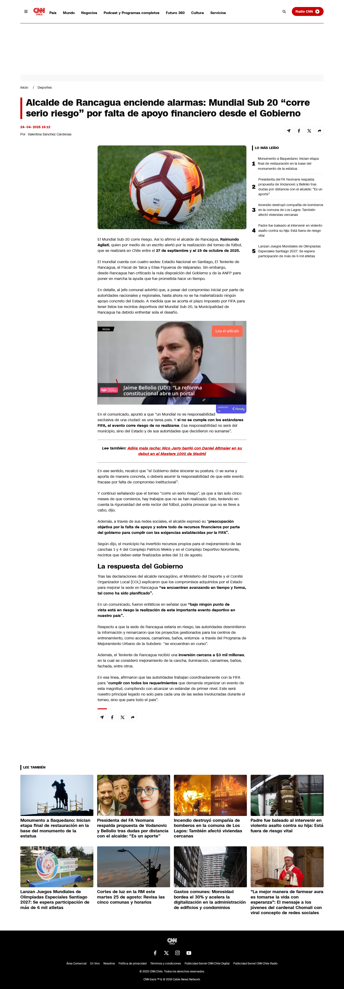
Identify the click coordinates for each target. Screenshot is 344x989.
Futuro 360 (175, 12)
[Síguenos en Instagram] (177, 953)
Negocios (89, 12)
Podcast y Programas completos (131, 12)
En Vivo (95, 963)
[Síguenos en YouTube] (189, 953)
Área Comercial (76, 963)
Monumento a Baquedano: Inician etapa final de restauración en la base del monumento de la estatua (288, 163)
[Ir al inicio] (39, 11)
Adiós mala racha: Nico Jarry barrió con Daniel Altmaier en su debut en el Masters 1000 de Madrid (185, 451)
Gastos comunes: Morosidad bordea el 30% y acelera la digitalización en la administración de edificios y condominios (210, 900)
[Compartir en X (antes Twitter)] (309, 131)
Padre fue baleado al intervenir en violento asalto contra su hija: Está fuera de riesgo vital (290, 230)
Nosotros (109, 963)
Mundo (69, 12)
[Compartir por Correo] (288, 131)
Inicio (24, 87)
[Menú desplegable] (26, 11)
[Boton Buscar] (284, 11)
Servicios (218, 12)
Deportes (45, 87)
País (52, 12)
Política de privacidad (132, 963)
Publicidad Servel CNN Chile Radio (255, 963)
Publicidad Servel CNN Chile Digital (207, 963)
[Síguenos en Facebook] (155, 953)
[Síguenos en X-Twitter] (166, 953)
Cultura (197, 12)
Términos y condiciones (165, 963)
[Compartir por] (319, 131)
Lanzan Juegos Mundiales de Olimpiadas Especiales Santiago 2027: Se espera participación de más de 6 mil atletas (289, 251)
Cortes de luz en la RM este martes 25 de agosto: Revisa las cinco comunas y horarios (131, 897)
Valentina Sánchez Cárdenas (49, 134)
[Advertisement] (55, 413)
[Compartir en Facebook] (299, 131)
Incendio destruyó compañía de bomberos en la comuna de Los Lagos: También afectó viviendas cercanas (290, 210)
